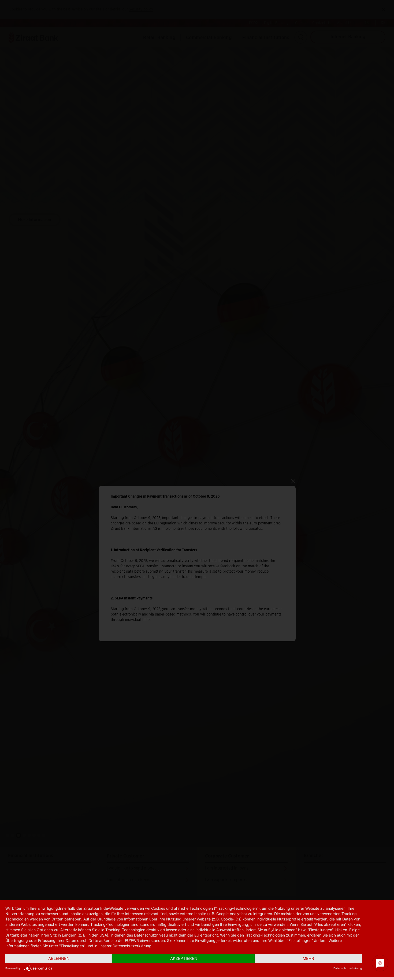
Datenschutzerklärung (347, 968)
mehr (308, 958)
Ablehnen (58, 958)
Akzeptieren (183, 958)
